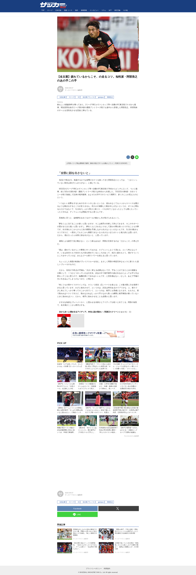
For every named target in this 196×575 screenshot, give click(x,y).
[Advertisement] (98, 134)
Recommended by (129, 436)
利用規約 (107, 568)
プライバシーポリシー (94, 568)
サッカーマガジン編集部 (73, 90)
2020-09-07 (69, 88)
